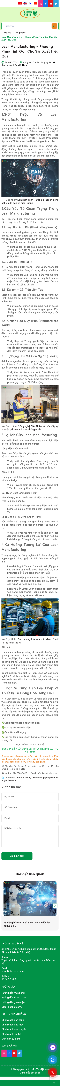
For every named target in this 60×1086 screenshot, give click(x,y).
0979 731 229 (8, 979)
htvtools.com (23, 777)
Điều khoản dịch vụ (11, 1007)
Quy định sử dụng (11, 1038)
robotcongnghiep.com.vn (44, 777)
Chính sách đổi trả (11, 1034)
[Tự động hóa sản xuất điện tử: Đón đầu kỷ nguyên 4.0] (30, 898)
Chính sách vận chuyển (13, 1029)
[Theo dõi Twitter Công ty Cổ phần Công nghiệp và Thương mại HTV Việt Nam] (56, 3)
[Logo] (30, 13)
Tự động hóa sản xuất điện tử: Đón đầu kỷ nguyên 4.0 (27, 924)
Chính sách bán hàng (12, 1020)
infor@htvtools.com (12, 971)
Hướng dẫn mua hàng (13, 992)
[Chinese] (35, 3)
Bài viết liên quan (30, 874)
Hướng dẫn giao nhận (13, 1002)
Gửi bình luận (16, 856)
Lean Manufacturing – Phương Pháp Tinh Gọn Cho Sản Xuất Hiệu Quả (29, 51)
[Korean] (30, 3)
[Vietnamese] (20, 3)
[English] (25, 3)
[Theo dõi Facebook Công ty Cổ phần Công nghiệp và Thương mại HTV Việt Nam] (45, 3)
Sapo (37, 1072)
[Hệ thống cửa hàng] (54, 1083)
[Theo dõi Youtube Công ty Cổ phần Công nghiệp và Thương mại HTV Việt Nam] (50, 3)
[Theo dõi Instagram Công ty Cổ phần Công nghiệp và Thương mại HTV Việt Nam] (40, 3)
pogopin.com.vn (9, 780)
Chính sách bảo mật (12, 1024)
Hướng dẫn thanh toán (13, 997)
